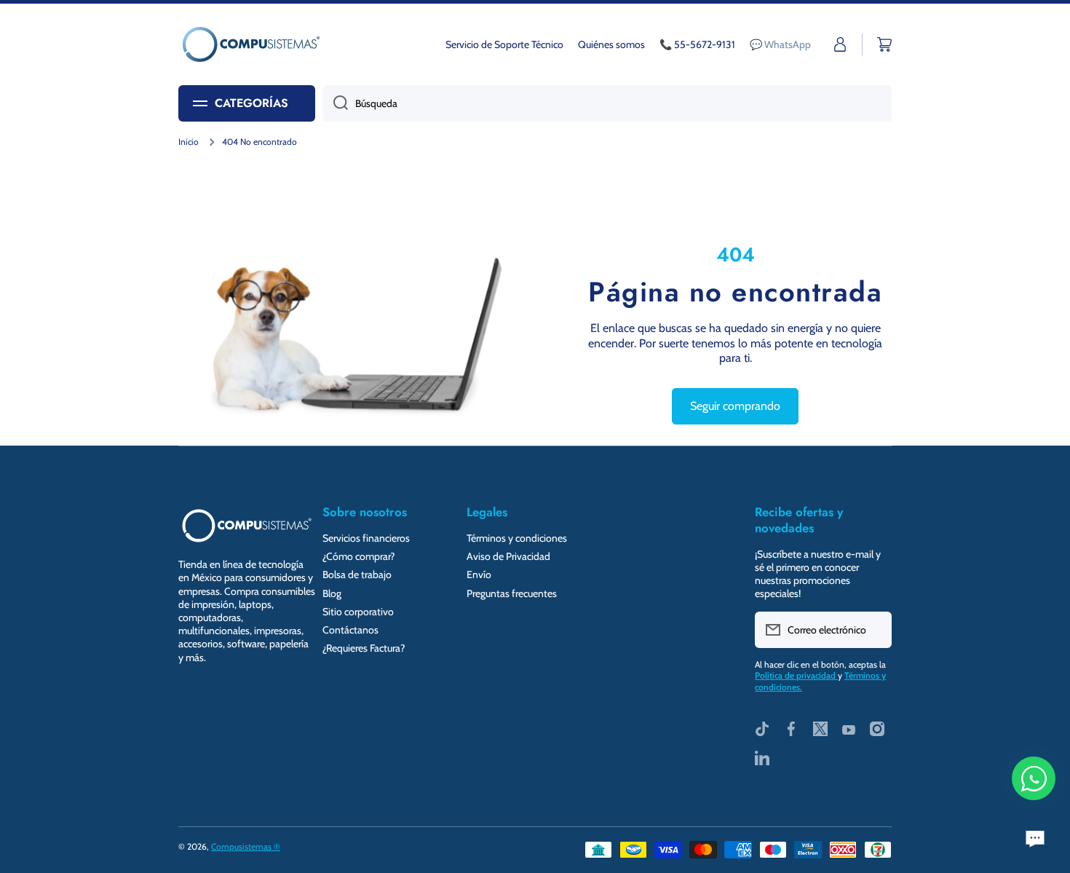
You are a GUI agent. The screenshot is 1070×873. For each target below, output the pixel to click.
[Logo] (251, 44)
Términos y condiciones (517, 538)
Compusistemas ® (245, 846)
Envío (479, 574)
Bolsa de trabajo (357, 574)
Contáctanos (350, 629)
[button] (884, 44)
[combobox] (607, 103)
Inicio (188, 141)
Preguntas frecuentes (512, 593)
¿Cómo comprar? (358, 556)
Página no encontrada (735, 292)
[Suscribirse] (873, 630)
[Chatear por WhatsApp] (1033, 778)
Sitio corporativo (358, 611)
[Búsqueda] (335, 103)
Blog (331, 593)
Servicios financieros (366, 538)
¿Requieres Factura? (363, 648)
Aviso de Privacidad (508, 556)
